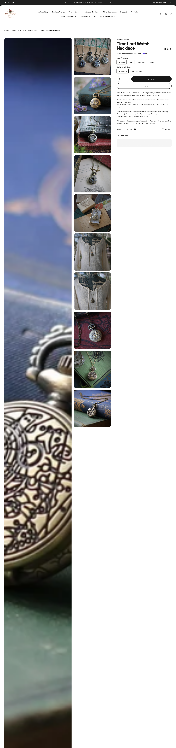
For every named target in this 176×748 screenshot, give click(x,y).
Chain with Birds (137, 71)
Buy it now (144, 86)
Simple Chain (123, 71)
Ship (131, 62)
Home (6, 30)
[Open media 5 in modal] (92, 174)
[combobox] (162, 2)
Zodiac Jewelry (33, 30)
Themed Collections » (18, 30)
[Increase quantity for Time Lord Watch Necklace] (127, 79)
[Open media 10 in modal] (92, 369)
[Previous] (65, 2)
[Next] (111, 2)
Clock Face (141, 62)
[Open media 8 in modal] (92, 291)
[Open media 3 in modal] (92, 95)
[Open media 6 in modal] (92, 213)
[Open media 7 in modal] (92, 252)
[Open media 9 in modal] (92, 330)
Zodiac (152, 62)
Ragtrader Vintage (123, 39)
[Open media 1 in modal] (92, 56)
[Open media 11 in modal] (92, 408)
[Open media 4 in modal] (92, 134)
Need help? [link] (168, 129)
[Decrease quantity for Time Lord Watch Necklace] (119, 79)
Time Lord (122, 62)
